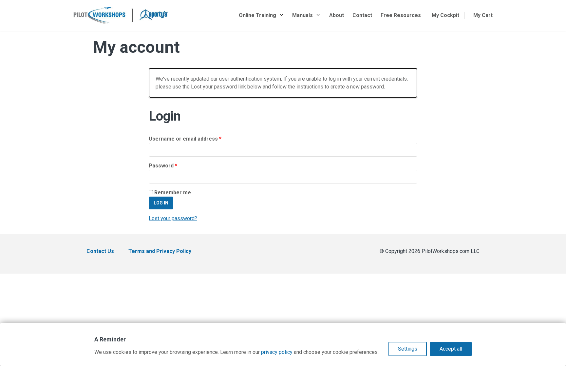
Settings (407, 349)
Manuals (302, 15)
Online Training (257, 15)
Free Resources (401, 15)
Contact (362, 15)
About (336, 15)
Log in (161, 202)
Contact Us (100, 251)
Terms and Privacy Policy (159, 251)
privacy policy (276, 352)
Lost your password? (173, 218)
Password (174, 165)
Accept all (451, 349)
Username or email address (196, 138)
